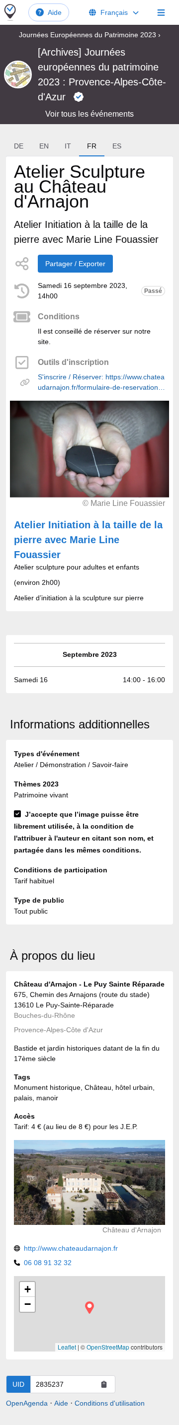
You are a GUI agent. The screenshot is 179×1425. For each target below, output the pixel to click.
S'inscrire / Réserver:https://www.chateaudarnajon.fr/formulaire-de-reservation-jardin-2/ (101, 383)
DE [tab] (18, 146)
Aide (55, 12)
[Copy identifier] (103, 1384)
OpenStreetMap (108, 1347)
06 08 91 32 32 (48, 1263)
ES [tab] (116, 146)
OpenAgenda (27, 1403)
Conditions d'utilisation (110, 1403)
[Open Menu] (161, 12)
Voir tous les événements (89, 114)
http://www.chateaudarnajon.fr (71, 1248)
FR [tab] (91, 146)
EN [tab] (44, 146)
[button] (89, 1307)
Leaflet (67, 1347)
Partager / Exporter (75, 264)
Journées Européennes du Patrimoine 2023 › (90, 35)
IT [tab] (68, 146)
